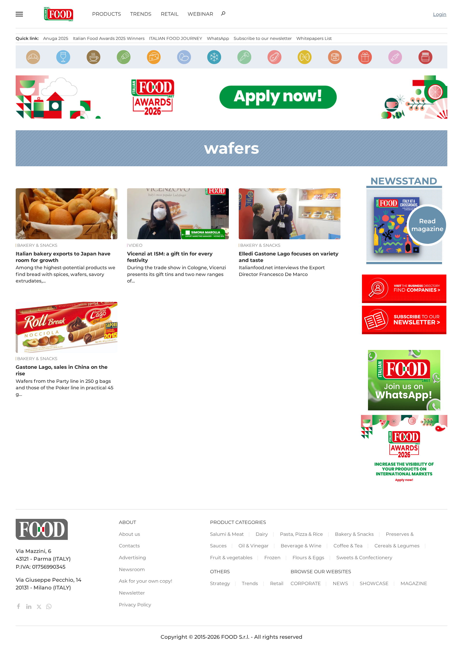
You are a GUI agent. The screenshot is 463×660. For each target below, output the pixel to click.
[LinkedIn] (29, 606)
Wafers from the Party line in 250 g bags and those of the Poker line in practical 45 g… (64, 387)
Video (136, 245)
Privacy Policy (135, 605)
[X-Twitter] (39, 606)
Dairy (262, 534)
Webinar (200, 14)
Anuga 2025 (55, 38)
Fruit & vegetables (231, 557)
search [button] (223, 13)
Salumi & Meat (227, 534)
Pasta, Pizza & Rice (301, 534)
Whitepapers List (314, 38)
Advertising (132, 557)
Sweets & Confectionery (364, 557)
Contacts (129, 546)
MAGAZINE (414, 583)
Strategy (220, 583)
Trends (140, 14)
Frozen (272, 557)
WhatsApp (218, 38)
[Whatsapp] (49, 606)
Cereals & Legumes (397, 546)
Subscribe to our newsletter (263, 38)
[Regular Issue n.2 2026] (404, 225)
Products (106, 14)
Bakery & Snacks (37, 245)
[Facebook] (19, 606)
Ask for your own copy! (145, 581)
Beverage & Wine (301, 546)
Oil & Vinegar (253, 546)
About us (129, 534)
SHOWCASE (374, 583)
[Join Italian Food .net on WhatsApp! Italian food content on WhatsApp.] (404, 408)
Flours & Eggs (308, 557)
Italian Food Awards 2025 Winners (108, 38)
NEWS (340, 583)
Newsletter (132, 593)
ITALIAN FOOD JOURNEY (175, 38)
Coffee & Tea (348, 546)
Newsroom (132, 569)
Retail (169, 14)
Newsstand (403, 181)
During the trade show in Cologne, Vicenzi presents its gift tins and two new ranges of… (176, 274)
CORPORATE (306, 583)
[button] (20, 14)
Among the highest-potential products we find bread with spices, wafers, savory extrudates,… (65, 274)
